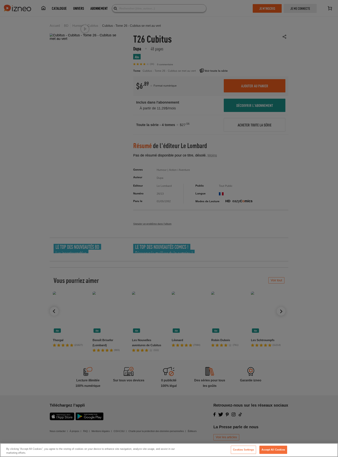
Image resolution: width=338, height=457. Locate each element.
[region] (169, 450)
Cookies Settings (243, 449)
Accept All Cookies (273, 449)
